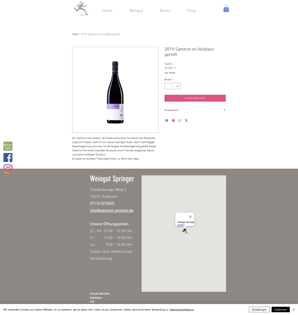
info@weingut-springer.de (111, 210)
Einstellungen (259, 309)
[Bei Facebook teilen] (167, 120)
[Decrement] (167, 86)
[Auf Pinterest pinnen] (173, 120)
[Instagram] (7, 168)
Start (75, 34)
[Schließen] (294, 309)
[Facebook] (7, 157)
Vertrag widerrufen (100, 293)
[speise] (7, 146)
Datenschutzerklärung (182, 309)
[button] (226, 8)
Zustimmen (281, 309)
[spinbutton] (172, 86)
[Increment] (178, 86)
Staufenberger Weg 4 (108, 189)
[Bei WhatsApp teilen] (180, 120)
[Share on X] (186, 120)
